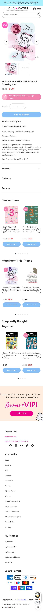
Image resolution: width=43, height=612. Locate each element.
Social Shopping (11, 506)
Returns (7, 496)
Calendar (8, 476)
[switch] (38, 602)
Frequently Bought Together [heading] (14, 324)
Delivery (8, 486)
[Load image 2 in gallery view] (24, 69)
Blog (6, 470)
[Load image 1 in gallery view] (11, 69)
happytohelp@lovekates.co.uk (17, 441)
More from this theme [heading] (17, 260)
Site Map (8, 527)
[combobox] (21, 15)
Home (7, 460)
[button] (3, 8)
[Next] (38, 230)
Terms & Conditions (12, 512)
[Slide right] (36, 42)
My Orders (9, 542)
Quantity (5, 106)
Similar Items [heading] (10, 200)
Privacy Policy (10, 491)
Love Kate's (21, 599)
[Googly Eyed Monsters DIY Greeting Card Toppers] (12, 341)
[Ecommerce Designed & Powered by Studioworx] (8, 607)
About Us (8, 465)
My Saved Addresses (13, 557)
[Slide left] (6, 42)
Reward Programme (12, 501)
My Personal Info (11, 547)
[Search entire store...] (38, 14)
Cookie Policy (10, 522)
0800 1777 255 (10, 436)
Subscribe (21, 413)
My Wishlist (9, 562)
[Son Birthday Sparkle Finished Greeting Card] (31, 276)
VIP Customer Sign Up (13, 517)
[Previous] (4, 230)
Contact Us (9, 481)
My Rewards (9, 552)
